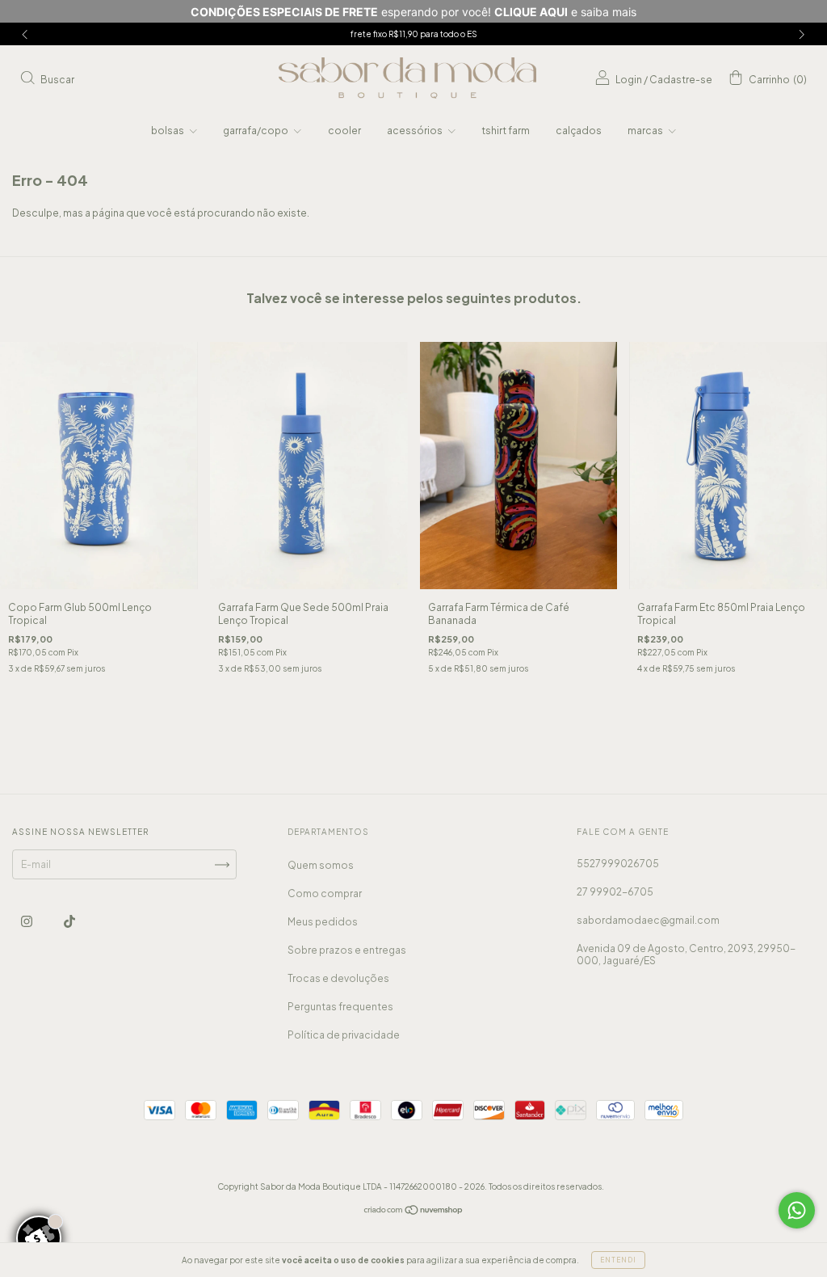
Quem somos (321, 865)
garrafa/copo (256, 130)
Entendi (618, 1260)
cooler (344, 130)
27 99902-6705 (615, 892)
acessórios (415, 130)
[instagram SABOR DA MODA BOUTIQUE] (27, 922)
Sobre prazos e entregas (347, 950)
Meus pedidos (323, 922)
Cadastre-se (680, 80)
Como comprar (325, 893)
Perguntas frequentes (340, 1007)
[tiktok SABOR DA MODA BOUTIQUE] (69, 922)
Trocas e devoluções (338, 978)
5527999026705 (618, 864)
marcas (646, 130)
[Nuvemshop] (413, 1212)
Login (628, 80)
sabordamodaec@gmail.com (648, 920)
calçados (579, 130)
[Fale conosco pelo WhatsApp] (797, 1210)
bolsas (168, 130)
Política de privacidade (344, 1035)
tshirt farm (505, 130)
